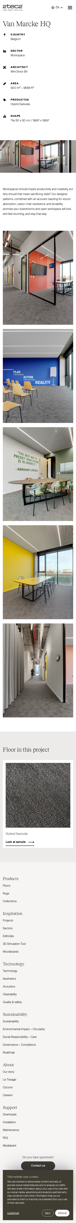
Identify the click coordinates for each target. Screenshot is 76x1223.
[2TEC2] (13, 7)
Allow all (62, 1213)
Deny (48, 1213)
